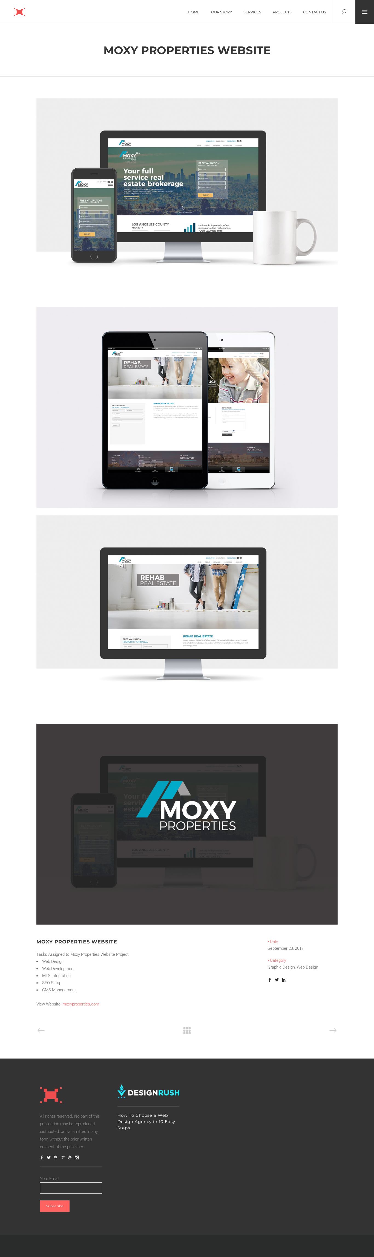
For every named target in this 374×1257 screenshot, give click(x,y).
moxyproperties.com (80, 1004)
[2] (187, 714)
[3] (187, 506)
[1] (187, 297)
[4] (187, 923)
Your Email (49, 1178)
